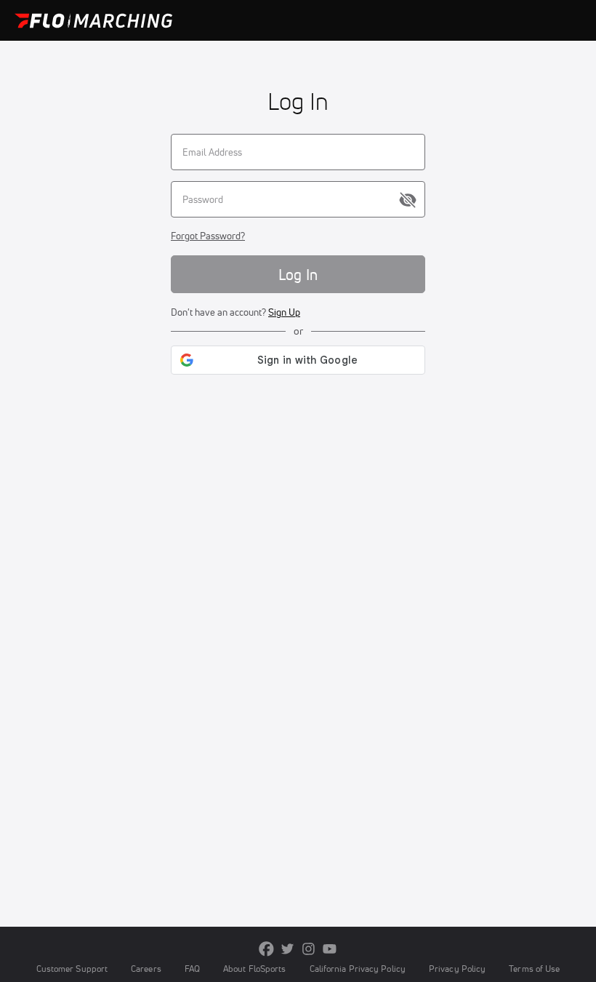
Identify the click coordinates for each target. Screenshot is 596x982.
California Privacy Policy (358, 968)
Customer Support (72, 968)
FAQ (192, 968)
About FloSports (254, 968)
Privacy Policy (457, 968)
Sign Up (284, 312)
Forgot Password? (208, 235)
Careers (146, 968)
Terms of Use (534, 968)
